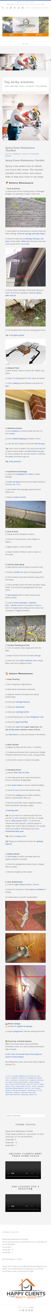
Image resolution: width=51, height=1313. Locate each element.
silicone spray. (39, 443)
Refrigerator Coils (37, 717)
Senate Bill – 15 (11, 1142)
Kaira (32, 1307)
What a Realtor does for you (37, 8)
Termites (13, 605)
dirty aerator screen (19, 821)
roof (34, 1086)
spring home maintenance (16, 1090)
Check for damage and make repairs (31, 233)
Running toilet (12, 810)
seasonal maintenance (14, 1088)
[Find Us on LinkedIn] (23, 8)
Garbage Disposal (23, 702)
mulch (36, 1084)
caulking (15, 383)
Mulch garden (12, 595)
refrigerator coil (23, 1086)
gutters (8, 1082)
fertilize (17, 572)
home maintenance (20, 1082)
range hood (10, 1086)
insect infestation (21, 603)
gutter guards (19, 335)
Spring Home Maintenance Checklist (20, 149)
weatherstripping (18, 438)
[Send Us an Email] (7, 8)
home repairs (20, 1084)
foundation (23, 1080)
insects (29, 1084)
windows (15, 431)
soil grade (36, 1088)
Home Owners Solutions (24, 1076)
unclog (17, 836)
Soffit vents (25, 241)
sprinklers (32, 1090)
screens (12, 433)
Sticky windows (15, 461)
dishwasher (20, 707)
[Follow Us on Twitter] (15, 8)
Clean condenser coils (28, 660)
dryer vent (20, 727)
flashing (13, 1080)
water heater (17, 785)
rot (29, 378)
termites (17, 1092)
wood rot (33, 1095)
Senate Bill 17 (10, 1139)
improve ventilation (37, 889)
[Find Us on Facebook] (11, 8)
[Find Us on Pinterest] (19, 8)
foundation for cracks (24, 474)
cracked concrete (19, 497)
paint (41, 1084)
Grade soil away (13, 482)
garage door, (18, 1031)
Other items (13, 734)
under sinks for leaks (21, 772)
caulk (7, 1078)
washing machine (22, 712)
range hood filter (21, 722)
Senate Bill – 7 (10, 1145)
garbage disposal (36, 1080)
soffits (28, 1088)
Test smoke (11, 856)
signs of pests (19, 884)
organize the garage (24, 1026)
